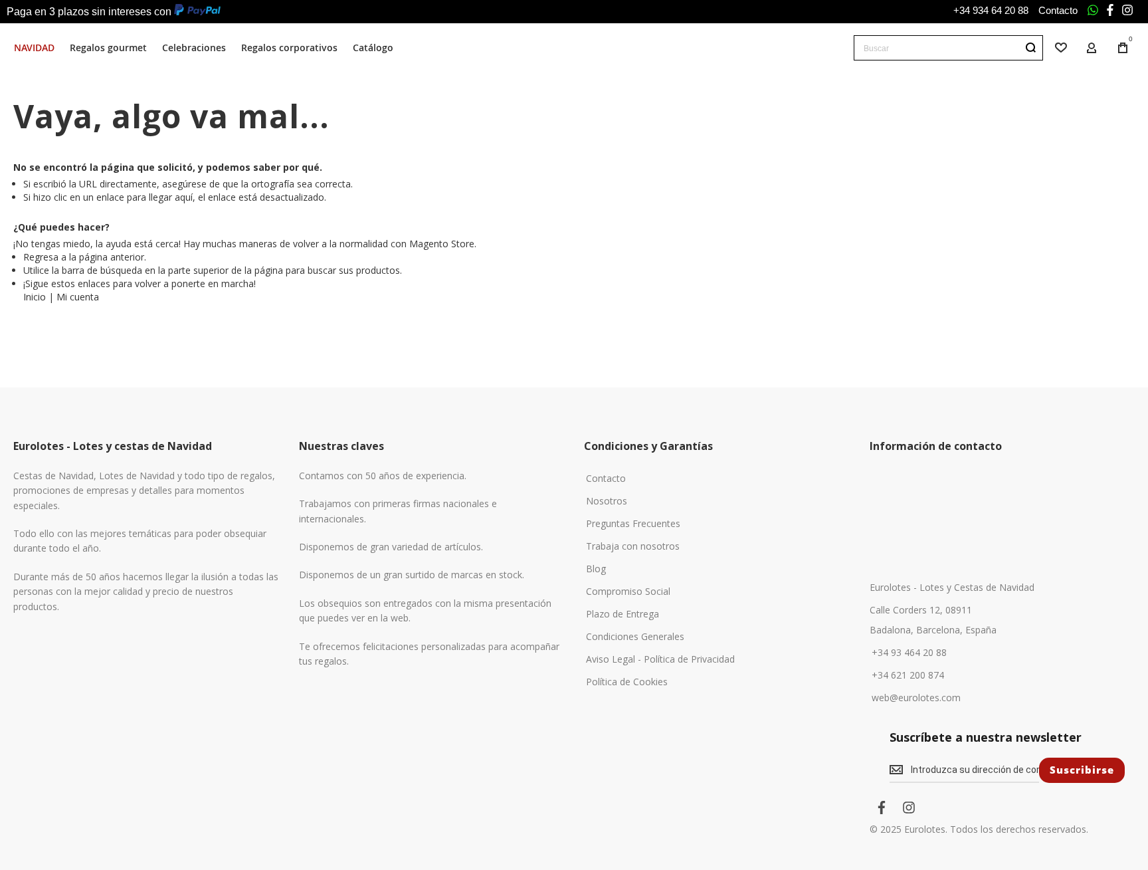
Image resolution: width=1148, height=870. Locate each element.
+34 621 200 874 (908, 675)
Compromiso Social (628, 592)
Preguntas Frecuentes (633, 524)
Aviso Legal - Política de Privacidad (660, 659)
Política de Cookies (627, 682)
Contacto (1058, 10)
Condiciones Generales (635, 637)
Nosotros (606, 501)
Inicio (34, 296)
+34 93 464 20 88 (909, 653)
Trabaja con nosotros (633, 546)
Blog (596, 569)
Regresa (40, 257)
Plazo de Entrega (622, 614)
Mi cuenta (77, 296)
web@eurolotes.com (916, 698)
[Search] (1030, 47)
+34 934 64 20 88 (990, 10)
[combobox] (948, 47)
